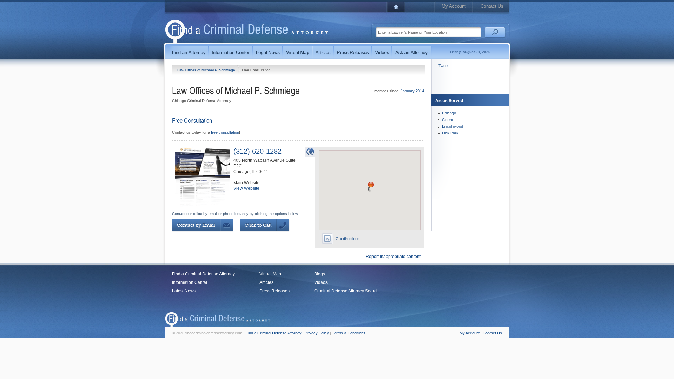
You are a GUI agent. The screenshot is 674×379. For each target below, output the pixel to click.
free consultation (225, 132)
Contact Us (492, 6)
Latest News (184, 290)
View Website (246, 188)
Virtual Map (270, 274)
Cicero (447, 120)
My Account (454, 6)
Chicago (449, 113)
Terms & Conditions (348, 333)
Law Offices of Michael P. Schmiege (206, 70)
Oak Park (450, 133)
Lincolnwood (452, 126)
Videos (321, 282)
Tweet (443, 66)
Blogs (319, 274)
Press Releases (274, 290)
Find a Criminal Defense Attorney (203, 274)
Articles (266, 282)
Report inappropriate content (393, 256)
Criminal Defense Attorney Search (346, 290)
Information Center (189, 282)
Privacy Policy (317, 333)
